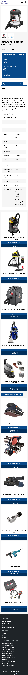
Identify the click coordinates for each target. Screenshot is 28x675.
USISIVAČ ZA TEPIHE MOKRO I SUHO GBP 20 (14, 346)
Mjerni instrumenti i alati (9, 655)
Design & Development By (9, 674)
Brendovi (4, 635)
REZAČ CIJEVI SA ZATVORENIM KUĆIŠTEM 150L (14, 531)
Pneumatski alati (6, 659)
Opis (4, 84)
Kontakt (4, 637)
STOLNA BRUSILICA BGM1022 (14, 459)
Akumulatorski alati (7, 643)
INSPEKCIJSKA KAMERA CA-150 (14, 602)
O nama (4, 633)
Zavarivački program (8, 665)
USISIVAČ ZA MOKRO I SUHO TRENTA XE (14, 273)
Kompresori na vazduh (8, 651)
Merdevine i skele (7, 653)
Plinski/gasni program (8, 657)
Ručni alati (5, 663)
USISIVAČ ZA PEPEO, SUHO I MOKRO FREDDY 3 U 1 (14, 238)
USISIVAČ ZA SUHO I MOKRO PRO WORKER (14, 309)
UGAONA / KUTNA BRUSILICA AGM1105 (14, 494)
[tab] (5, 84)
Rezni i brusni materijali (8, 661)
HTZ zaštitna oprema (8, 649)
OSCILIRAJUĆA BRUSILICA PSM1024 (14, 423)
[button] (22, 2)
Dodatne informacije (15, 84)
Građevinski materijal (8, 647)
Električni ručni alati (7, 645)
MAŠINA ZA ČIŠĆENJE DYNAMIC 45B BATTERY (14, 382)
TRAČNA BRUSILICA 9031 (14, 566)
